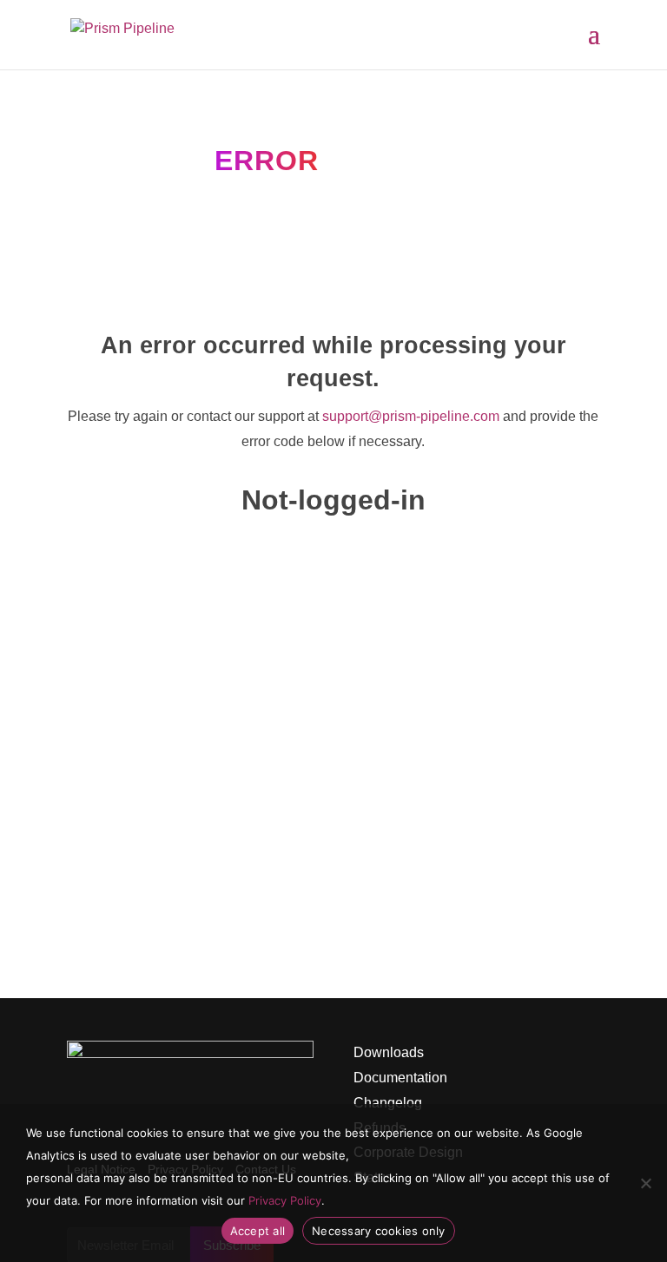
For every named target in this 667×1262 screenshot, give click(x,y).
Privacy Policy (284, 1200)
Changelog (387, 1102)
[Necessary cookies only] (645, 1183)
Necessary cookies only (379, 1231)
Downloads (388, 1052)
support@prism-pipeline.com (410, 416)
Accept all (258, 1231)
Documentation (400, 1077)
